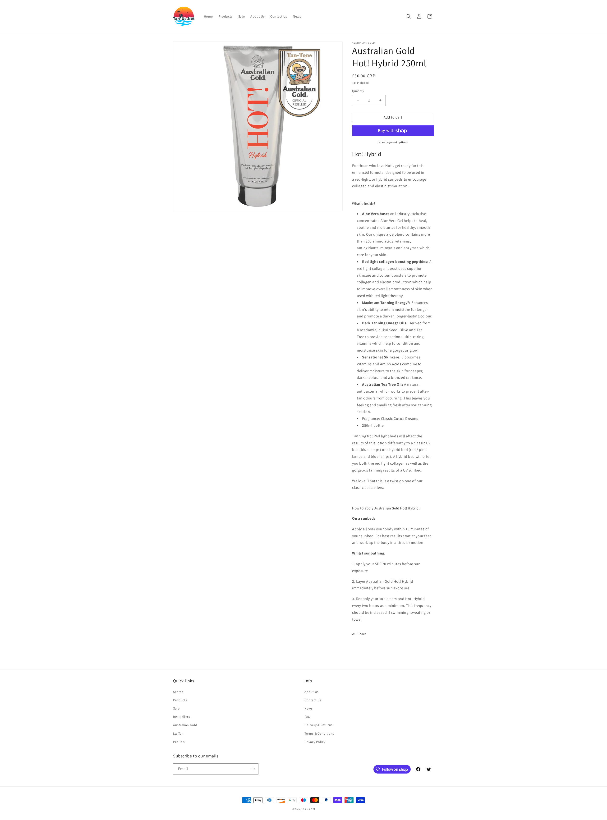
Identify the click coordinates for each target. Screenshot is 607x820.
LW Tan (178, 733)
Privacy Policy (314, 742)
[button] (409, 16)
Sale (176, 708)
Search (178, 692)
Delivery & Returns (318, 725)
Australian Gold (185, 725)
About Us (311, 692)
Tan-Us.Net (308, 809)
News (308, 708)
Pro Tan (179, 742)
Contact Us (312, 700)
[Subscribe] (253, 768)
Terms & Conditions (319, 733)
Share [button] (362, 634)
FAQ (307, 717)
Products (180, 700)
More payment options (393, 142)
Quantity (358, 91)
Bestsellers (181, 717)
